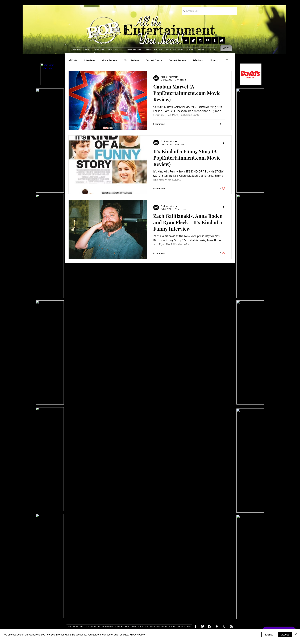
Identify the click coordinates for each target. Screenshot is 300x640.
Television (198, 60)
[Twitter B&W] (193, 40)
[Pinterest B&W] (207, 40)
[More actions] (225, 78)
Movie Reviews (109, 60)
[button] (227, 60)
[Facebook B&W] (186, 40)
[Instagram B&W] (200, 40)
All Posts (72, 60)
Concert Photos (154, 60)
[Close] (296, 634)
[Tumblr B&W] (214, 40)
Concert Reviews (177, 60)
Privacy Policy (137, 634)
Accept (285, 634)
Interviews (89, 60)
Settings (268, 634)
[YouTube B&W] (222, 40)
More (212, 60)
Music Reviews (131, 60)
